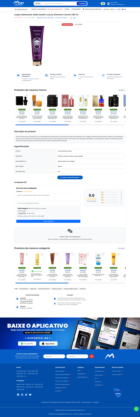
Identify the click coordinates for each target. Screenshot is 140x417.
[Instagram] (23, 395)
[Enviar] (91, 356)
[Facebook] (19, 395)
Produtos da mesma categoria (32, 248)
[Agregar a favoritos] (71, 18)
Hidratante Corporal (42, 17)
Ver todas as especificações (69, 177)
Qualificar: (19, 191)
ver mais (121, 90)
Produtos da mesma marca (30, 90)
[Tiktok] (27, 395)
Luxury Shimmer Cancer (61, 17)
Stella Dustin (51, 17)
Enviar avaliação (48, 221)
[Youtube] (31, 395)
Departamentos (22, 9)
